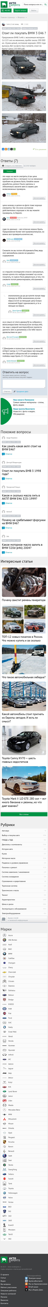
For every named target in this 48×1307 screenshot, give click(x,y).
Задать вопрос (20, 10)
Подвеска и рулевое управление (24, 863)
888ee (9, 194)
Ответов (7, 454)
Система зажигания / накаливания (24, 872)
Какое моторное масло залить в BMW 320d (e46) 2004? (22, 546)
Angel (8, 284)
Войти (33, 10)
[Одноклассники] (6, 149)
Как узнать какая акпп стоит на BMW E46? (21, 447)
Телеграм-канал (35, 1278)
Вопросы (21, 17)
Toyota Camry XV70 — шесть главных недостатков (18, 760)
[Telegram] (9, 149)
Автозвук (24, 831)
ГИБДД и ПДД (24, 840)
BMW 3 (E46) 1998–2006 (11, 28)
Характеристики (24, 899)
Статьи (3, 1278)
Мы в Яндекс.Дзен (36, 1290)
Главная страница (8, 17)
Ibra (8, 536)
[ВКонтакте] (3, 149)
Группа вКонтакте (35, 1281)
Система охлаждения (24, 876)
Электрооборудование (24, 913)
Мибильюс (10, 239)
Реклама (4, 1297)
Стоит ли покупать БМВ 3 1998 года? (21, 472)
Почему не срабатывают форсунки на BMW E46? (24, 521)
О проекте (5, 1274)
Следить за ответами (13, 166)
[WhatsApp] (14, 149)
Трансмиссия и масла (24, 890)
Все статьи (24, 814)
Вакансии (4, 1300)
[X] (11, 149)
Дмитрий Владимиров (14, 462)
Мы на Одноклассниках (38, 1284)
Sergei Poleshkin (12, 438)
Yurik (8, 24)
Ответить (7, 391)
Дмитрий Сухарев (13, 337)
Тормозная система (24, 886)
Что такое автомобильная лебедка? (24, 677)
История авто (24, 849)
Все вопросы (6, 1284)
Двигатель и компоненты (24, 844)
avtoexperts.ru (10, 4)
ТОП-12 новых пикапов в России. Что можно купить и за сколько (22, 638)
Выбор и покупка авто (29, 28)
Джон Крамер (16, 310)
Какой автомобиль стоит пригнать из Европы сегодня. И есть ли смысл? (23, 717)
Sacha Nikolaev (12, 361)
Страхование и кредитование (24, 881)
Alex (8, 218)
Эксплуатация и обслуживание (24, 909)
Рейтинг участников (9, 1287)
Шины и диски (24, 904)
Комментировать (39, 198)
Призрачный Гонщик (13, 487)
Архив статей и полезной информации (18, 919)
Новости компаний (8, 1294)
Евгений (9, 512)
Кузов (24, 854)
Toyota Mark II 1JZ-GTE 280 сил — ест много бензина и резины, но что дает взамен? (24, 802)
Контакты (4, 1303)
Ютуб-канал (33, 1287)
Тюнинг (24, 895)
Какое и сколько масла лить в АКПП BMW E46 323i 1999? (21, 496)
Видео (3, 1281)
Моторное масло (24, 858)
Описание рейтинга (8, 1290)
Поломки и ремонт (24, 867)
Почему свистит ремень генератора (23, 600)
